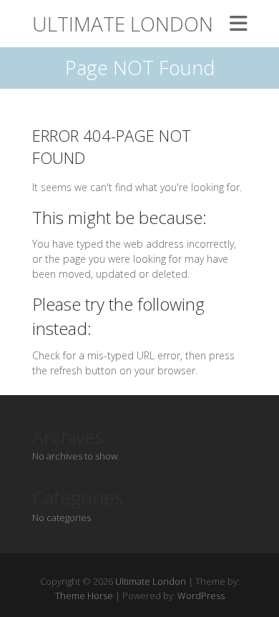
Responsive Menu (238, 23)
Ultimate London (122, 24)
